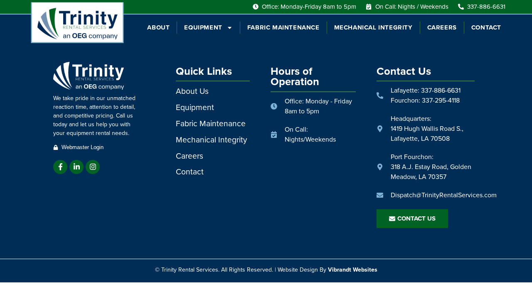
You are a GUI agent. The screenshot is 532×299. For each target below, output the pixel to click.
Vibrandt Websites (352, 269)
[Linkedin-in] (76, 167)
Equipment (203, 27)
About (158, 27)
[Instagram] (93, 167)
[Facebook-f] (60, 167)
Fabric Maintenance (283, 27)
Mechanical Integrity (373, 27)
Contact (486, 27)
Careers (442, 27)
